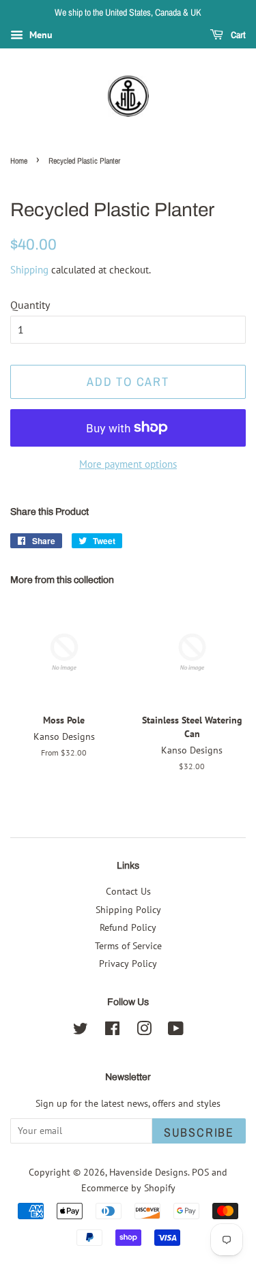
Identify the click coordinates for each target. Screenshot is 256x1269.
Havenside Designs (148, 1172)
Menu (40, 35)
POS (200, 1172)
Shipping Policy (128, 910)
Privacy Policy (128, 963)
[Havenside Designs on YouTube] (176, 1031)
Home (18, 160)
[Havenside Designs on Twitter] (80, 1031)
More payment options (128, 464)
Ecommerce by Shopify (128, 1188)
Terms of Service (128, 946)
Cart (237, 35)
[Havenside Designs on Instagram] (144, 1031)
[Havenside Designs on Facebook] (112, 1031)
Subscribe (199, 1132)
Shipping (29, 269)
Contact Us (128, 891)
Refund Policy (128, 927)
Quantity (30, 305)
